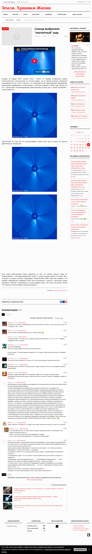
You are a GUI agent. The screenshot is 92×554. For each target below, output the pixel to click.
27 (71, 151)
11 (85, 141)
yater (84, 112)
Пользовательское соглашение (80, 528)
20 (71, 148)
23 (80, 148)
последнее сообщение (76, 91)
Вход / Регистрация (9, 2)
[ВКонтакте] (61, 302)
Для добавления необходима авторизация (80, 74)
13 (71, 145)
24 (83, 148)
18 (85, 145)
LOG (84, 91)
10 (83, 141)
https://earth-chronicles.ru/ (60, 290)
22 (77, 148)
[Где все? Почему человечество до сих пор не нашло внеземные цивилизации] (7, 509)
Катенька (85, 118)
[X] (64, 302)
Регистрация (32, 480)
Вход (39, 480)
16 (80, 145)
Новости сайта (9, 20)
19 (88, 145)
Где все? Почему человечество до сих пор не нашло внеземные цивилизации (38, 505)
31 (83, 151)
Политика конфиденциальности (81, 530)
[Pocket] (66, 302)
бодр (74, 176)
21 (74, 148)
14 (74, 145)
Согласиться (80, 549)
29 (77, 151)
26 (88, 148)
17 (83, 145)
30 (80, 151)
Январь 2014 (79, 132)
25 (85, 148)
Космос (18, 20)
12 (88, 141)
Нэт (84, 100)
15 (77, 145)
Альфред (78, 237)
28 (74, 151)
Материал (22, 322)
